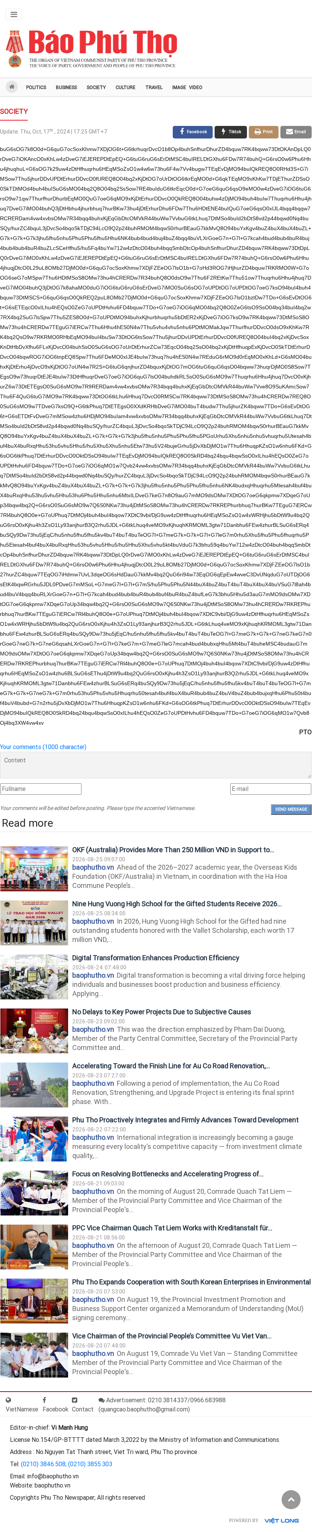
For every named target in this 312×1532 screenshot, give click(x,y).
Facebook (55, 1409)
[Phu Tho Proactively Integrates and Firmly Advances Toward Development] (34, 1139)
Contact (83, 1409)
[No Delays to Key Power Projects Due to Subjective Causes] (34, 1031)
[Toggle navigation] (14, 14)
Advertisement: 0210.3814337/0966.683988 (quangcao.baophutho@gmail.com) (162, 1405)
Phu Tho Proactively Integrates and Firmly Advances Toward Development (185, 1120)
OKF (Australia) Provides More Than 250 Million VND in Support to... (173, 850)
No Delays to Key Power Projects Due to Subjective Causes (161, 1012)
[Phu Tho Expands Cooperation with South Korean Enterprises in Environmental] (34, 1301)
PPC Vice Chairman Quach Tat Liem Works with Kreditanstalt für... (172, 1228)
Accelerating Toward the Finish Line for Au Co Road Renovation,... (171, 1066)
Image (179, 87)
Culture (125, 87)
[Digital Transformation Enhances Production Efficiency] (34, 977)
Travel (153, 87)
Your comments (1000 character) (43, 747)
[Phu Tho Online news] (91, 49)
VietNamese (22, 1409)
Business (66, 87)
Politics (36, 87)
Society (96, 87)
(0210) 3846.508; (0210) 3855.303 (66, 1464)
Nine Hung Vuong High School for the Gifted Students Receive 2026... (177, 904)
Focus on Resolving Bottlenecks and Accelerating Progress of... (168, 1174)
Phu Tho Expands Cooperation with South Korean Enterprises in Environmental (191, 1282)
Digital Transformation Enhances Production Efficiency (155, 958)
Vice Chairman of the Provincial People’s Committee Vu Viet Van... (172, 1336)
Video (195, 87)
